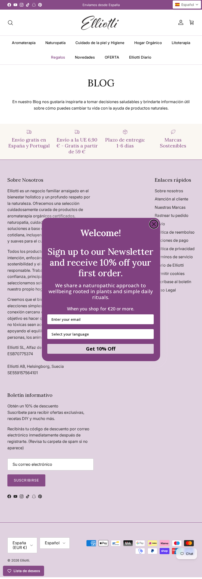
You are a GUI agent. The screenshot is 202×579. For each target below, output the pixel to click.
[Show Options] (149, 334)
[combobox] (99, 334)
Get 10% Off (100, 348)
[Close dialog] (154, 224)
